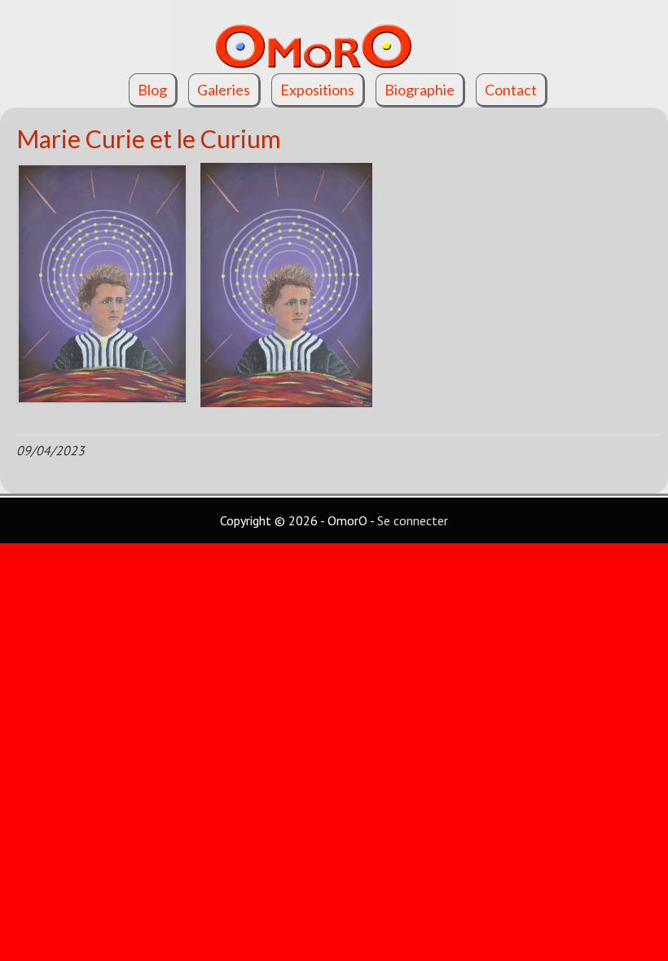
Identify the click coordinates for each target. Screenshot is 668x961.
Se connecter (412, 520)
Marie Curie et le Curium (148, 138)
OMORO (334, 36)
